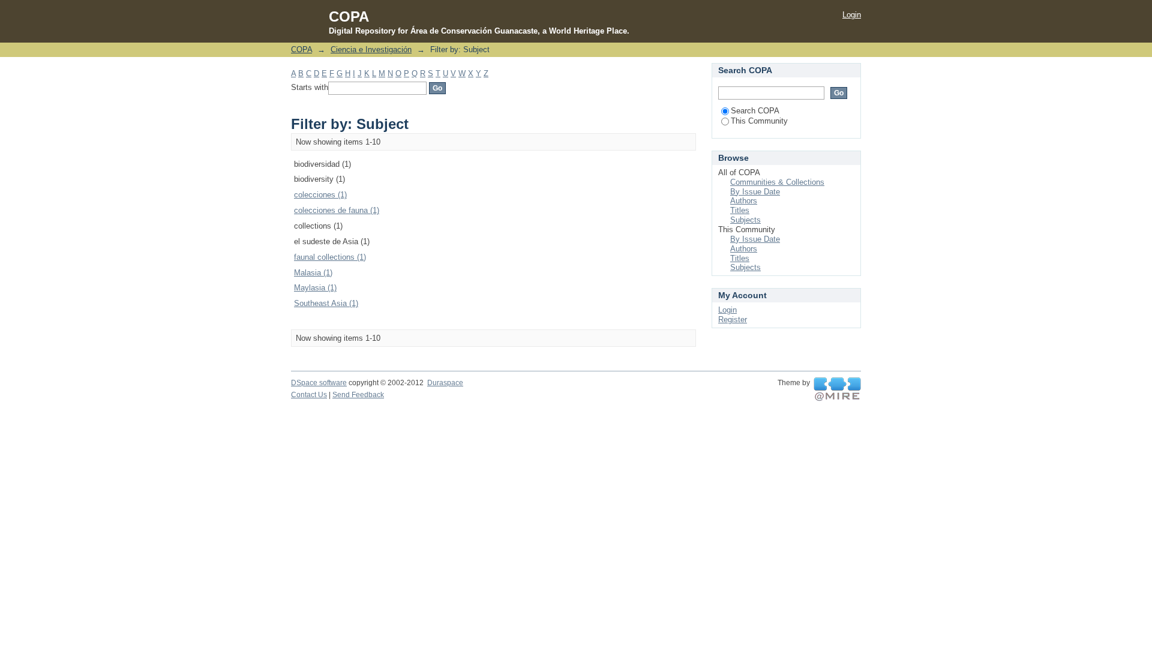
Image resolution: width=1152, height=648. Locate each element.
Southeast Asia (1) (326, 303)
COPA (301, 49)
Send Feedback (358, 395)
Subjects (745, 219)
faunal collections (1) (330, 257)
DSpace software (319, 383)
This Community (759, 120)
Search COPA (755, 110)
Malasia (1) (313, 272)
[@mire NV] (837, 389)
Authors (743, 200)
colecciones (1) (320, 194)
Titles (739, 210)
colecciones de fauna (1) (336, 210)
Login (851, 14)
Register (732, 319)
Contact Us (309, 395)
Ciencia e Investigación (371, 49)
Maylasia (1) (315, 287)
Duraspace (445, 383)
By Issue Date (755, 191)
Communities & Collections (777, 182)
